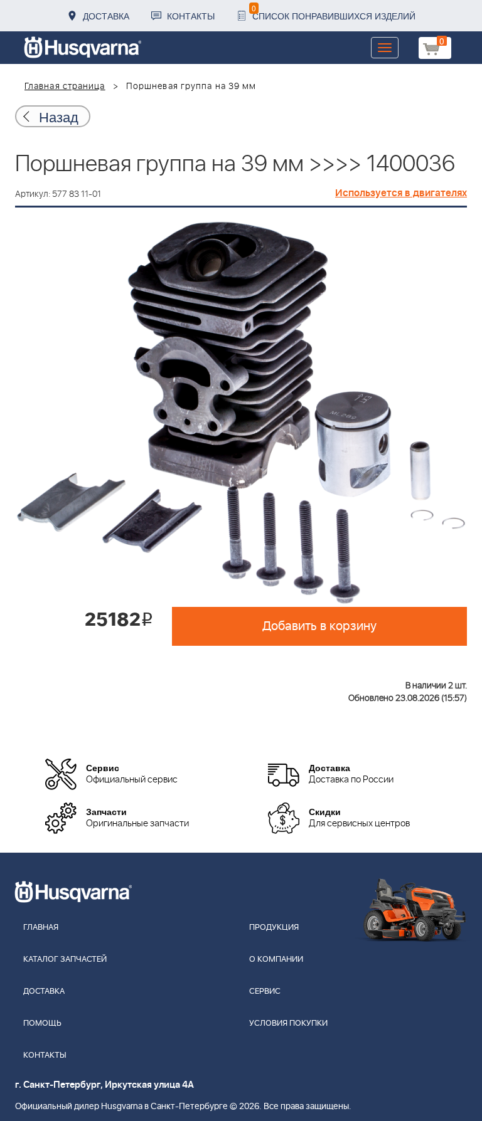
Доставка (106, 15)
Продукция (274, 928)
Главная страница (64, 86)
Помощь (42, 1023)
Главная (40, 928)
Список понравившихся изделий (333, 12)
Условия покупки (288, 1023)
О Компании (276, 960)
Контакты (191, 15)
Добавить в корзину (319, 626)
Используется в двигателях (401, 193)
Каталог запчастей (65, 960)
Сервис (265, 991)
